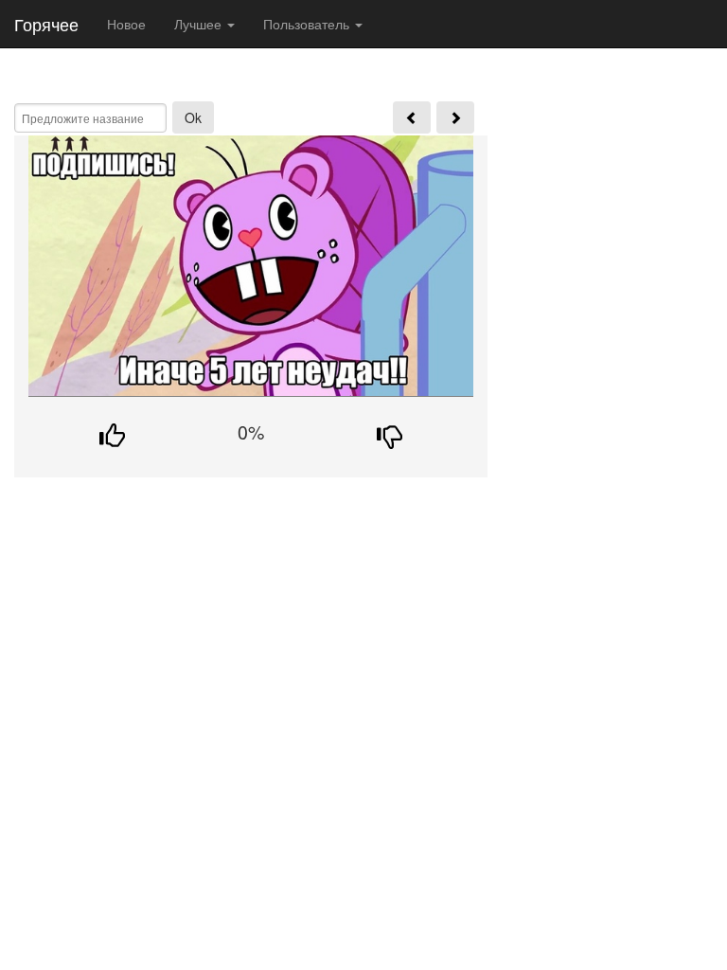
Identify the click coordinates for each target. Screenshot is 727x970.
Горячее (46, 23)
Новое (126, 23)
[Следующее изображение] (455, 117)
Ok (193, 117)
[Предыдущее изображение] (412, 117)
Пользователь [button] (308, 23)
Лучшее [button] (199, 23)
